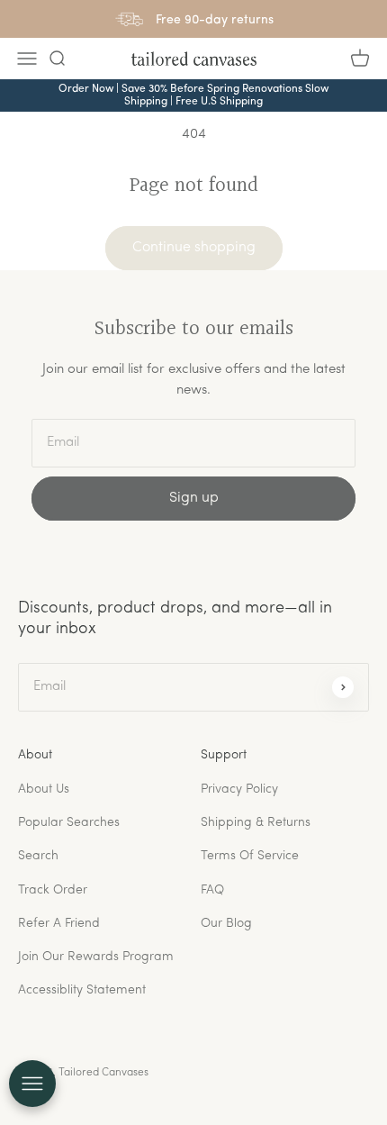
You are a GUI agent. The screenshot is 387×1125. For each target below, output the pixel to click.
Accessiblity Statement (82, 990)
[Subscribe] (343, 687)
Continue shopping (194, 247)
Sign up (194, 498)
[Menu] (27, 58)
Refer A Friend (59, 923)
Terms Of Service (250, 856)
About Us (43, 789)
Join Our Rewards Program (96, 957)
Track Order (52, 890)
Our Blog (226, 923)
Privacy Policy (239, 789)
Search (38, 856)
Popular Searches (69, 823)
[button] (57, 58)
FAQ (212, 890)
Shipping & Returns (255, 823)
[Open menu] (32, 1083)
